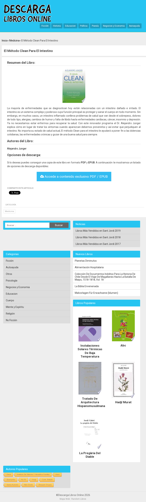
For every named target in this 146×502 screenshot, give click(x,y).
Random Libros (78, 499)
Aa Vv (23, 480)
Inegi (34, 480)
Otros (9, 274)
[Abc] (123, 342)
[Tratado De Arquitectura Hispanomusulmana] (90, 395)
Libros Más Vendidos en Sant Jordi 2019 (98, 230)
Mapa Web (65, 499)
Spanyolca (11, 480)
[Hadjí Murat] (123, 399)
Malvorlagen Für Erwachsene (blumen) (96, 292)
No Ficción (11, 320)
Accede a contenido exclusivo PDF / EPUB (76, 176)
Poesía (95, 26)
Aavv (58, 474)
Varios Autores (12, 485)
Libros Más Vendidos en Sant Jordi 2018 (98, 237)
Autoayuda (134, 26)
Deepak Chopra (45, 485)
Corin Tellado (47, 480)
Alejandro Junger (17, 148)
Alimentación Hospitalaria (89, 267)
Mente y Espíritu (15, 307)
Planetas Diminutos (86, 260)
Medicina (14, 40)
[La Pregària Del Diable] (90, 449)
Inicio (4, 40)
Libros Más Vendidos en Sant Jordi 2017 (98, 244)
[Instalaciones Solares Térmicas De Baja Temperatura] (90, 342)
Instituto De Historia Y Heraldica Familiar (33, 474)
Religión (10, 313)
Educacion (70, 26)
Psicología (11, 280)
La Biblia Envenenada (87, 286)
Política (83, 26)
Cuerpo (10, 300)
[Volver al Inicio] (27, 13)
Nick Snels (28, 485)
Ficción (45, 26)
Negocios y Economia (114, 26)
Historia (57, 26)
